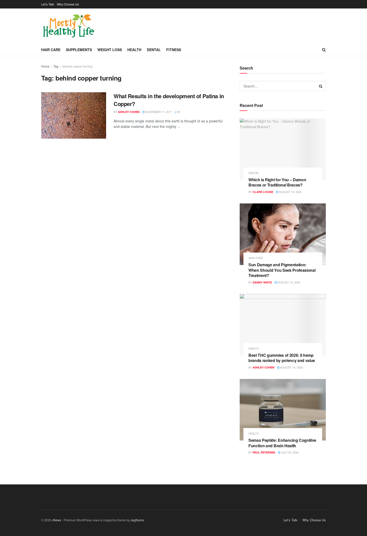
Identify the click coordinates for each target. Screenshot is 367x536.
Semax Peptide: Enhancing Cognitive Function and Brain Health (282, 442)
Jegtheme (137, 520)
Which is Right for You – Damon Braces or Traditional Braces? (277, 182)
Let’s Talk (47, 4)
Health (134, 49)
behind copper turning (77, 66)
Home (45, 66)
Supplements (79, 49)
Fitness (173, 49)
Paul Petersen (264, 452)
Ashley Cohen (129, 112)
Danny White (262, 282)
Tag (55, 66)
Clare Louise (263, 192)
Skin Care (255, 258)
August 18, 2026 (288, 282)
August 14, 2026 (291, 367)
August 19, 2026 (290, 192)
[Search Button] (321, 86)
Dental (154, 49)
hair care (50, 49)
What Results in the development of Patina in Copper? (169, 100)
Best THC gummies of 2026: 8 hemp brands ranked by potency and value (281, 357)
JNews (56, 520)
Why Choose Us (68, 4)
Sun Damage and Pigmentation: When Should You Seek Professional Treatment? (281, 270)
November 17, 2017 (158, 112)
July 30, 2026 (289, 452)
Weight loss (109, 49)
